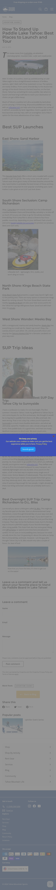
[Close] (53, 436)
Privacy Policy (41, 444)
